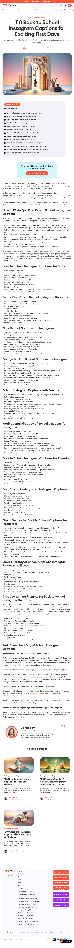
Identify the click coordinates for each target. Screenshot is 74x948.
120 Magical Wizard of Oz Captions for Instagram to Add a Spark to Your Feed (53, 782)
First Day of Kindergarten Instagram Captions (21, 139)
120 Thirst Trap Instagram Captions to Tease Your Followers (16, 782)
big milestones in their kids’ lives (14, 677)
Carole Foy (31, 48)
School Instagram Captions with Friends (19, 129)
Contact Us (27, 939)
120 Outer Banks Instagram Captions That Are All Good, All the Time (18, 834)
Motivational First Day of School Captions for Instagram (24, 133)
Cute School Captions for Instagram (18, 123)
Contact (21, 874)
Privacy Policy (18, 939)
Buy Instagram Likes (10, 10)
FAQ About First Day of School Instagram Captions (23, 153)
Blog (19, 880)
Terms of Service (8, 939)
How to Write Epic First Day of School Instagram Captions (25, 113)
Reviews (20, 885)
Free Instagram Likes (25, 891)
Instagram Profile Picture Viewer (29, 901)
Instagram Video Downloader (28, 898)
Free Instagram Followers (26, 894)
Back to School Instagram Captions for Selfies (21, 116)
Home (20, 871)
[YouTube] (16, 875)
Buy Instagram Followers (26, 10)
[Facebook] (9, 875)
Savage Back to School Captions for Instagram (21, 126)
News (20, 882)
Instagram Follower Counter (27, 904)
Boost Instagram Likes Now (37, 173)
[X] (6, 875)
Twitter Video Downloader (27, 913)
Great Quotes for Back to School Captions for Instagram (25, 143)
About (20, 877)
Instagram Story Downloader (28, 907)
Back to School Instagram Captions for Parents (21, 136)
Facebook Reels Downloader (27, 924)
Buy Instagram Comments (44, 10)
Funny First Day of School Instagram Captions (21, 120)
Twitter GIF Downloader (26, 915)
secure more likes (38, 693)
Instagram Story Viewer (26, 910)
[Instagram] (12, 875)
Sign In (20, 888)
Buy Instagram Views (62, 10)
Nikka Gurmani (13, 797)
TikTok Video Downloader (26, 918)
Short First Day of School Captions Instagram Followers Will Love (27, 146)
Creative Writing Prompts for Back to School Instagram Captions (27, 149)
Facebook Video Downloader (28, 921)
